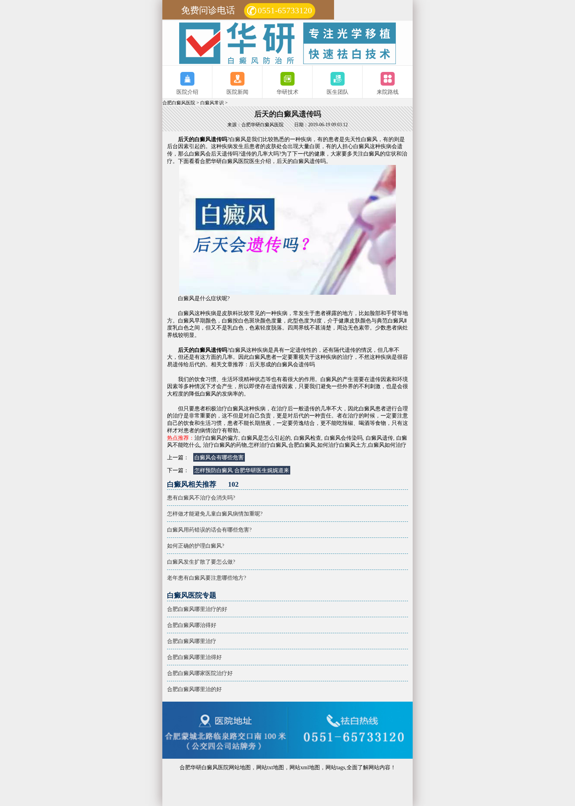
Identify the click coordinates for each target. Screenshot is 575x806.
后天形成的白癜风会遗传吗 (282, 364)
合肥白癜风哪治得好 (191, 625)
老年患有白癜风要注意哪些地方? (206, 578)
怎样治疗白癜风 (267, 445)
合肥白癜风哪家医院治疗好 (200, 673)
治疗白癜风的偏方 (216, 438)
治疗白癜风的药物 (225, 445)
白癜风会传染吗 (343, 438)
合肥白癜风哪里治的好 (194, 689)
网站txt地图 (270, 767)
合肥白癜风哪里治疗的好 (197, 609)
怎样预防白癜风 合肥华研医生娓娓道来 (241, 470)
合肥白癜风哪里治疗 (191, 641)
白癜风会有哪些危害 (219, 457)
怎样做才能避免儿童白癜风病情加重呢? (214, 513)
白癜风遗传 (379, 438)
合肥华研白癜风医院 (224, 161)
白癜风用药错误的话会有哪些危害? (209, 530)
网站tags (335, 767)
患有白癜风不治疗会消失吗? (201, 497)
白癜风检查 (307, 438)
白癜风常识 (212, 103)
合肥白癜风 (302, 445)
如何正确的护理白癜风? (195, 546)
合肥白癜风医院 (178, 103)
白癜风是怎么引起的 (266, 438)
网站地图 (240, 767)
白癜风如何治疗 (387, 445)
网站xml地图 (304, 767)
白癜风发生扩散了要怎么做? (201, 562)
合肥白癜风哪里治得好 (194, 657)
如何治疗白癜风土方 (342, 445)
